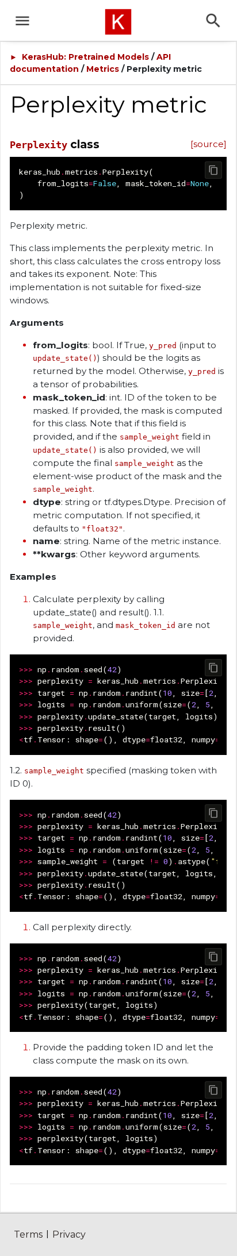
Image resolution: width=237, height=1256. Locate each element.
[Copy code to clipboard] (213, 170)
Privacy (69, 1234)
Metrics (102, 69)
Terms (28, 1234)
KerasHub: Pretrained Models (85, 57)
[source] (208, 143)
